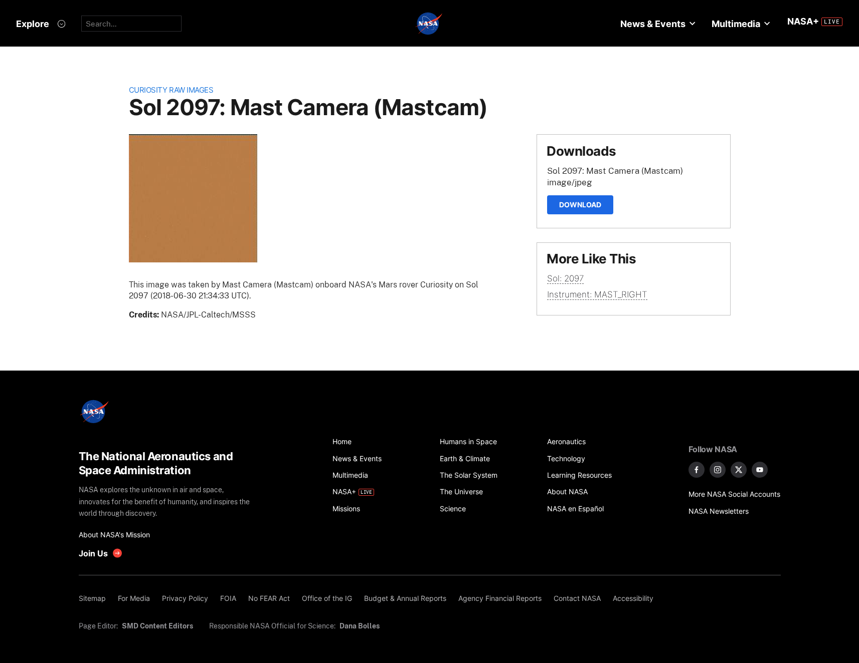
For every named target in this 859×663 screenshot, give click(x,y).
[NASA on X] (739, 470)
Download (580, 204)
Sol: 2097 (565, 278)
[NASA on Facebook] (697, 470)
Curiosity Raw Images (171, 90)
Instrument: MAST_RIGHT (597, 294)
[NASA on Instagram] (718, 470)
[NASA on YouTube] (760, 470)
